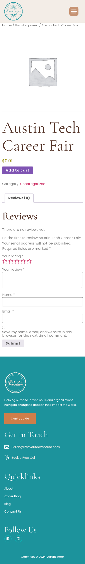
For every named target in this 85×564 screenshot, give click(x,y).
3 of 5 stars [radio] (17, 261)
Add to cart (17, 170)
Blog (7, 504)
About (9, 488)
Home (7, 25)
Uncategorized (26, 25)
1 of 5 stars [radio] (4, 261)
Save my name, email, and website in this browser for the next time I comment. (37, 333)
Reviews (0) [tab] (19, 197)
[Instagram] (18, 538)
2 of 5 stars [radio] (11, 261)
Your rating (13, 256)
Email (8, 311)
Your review (13, 269)
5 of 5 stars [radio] (29, 261)
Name (8, 295)
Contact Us (13, 511)
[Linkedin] (8, 538)
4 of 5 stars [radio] (23, 261)
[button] (73, 11)
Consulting (12, 496)
